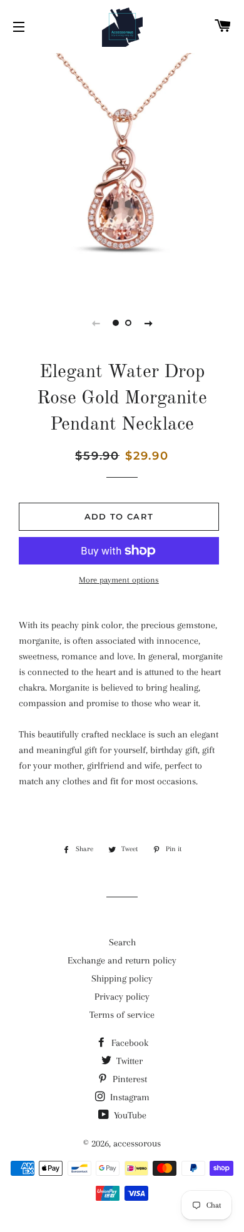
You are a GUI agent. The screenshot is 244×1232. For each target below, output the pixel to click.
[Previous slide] (95, 323)
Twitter (128, 1061)
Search (122, 942)
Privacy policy (122, 996)
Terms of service (122, 1014)
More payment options (119, 579)
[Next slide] (148, 323)
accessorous (137, 1143)
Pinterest (128, 1079)
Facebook (128, 1042)
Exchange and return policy (122, 960)
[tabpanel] (122, 171)
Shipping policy (122, 978)
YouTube (128, 1115)
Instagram (129, 1097)
